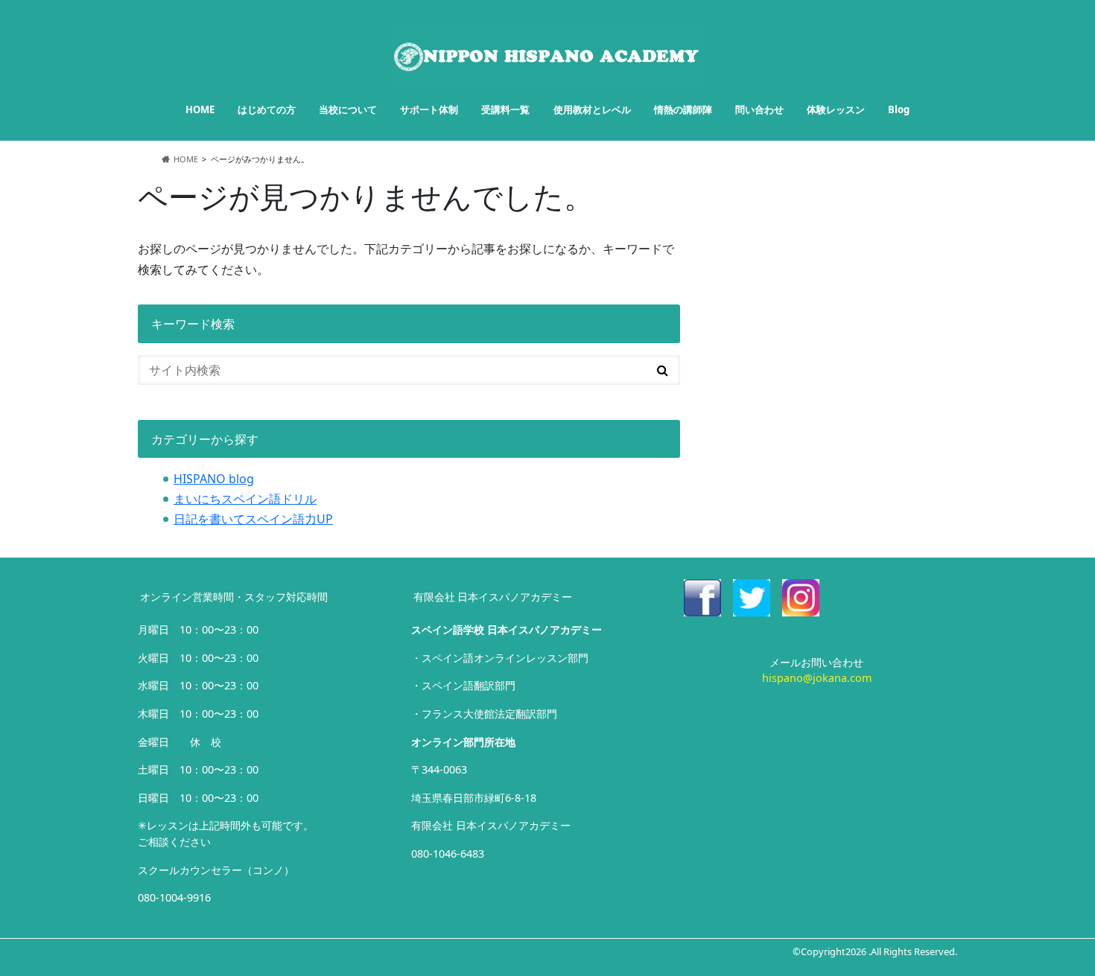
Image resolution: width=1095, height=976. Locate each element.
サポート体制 (429, 109)
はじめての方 (267, 109)
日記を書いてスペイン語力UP (253, 519)
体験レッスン (836, 109)
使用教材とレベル (592, 109)
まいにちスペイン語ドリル (245, 499)
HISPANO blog (214, 479)
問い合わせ (759, 109)
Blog (899, 109)
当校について (348, 109)
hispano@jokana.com (817, 678)
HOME (200, 109)
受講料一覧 (505, 109)
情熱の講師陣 (683, 109)
